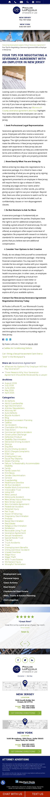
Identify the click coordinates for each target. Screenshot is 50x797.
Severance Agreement (37, 45)
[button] (21, 644)
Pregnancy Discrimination (16, 516)
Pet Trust (9, 511)
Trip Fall (8, 540)
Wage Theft (10, 557)
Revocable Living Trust (15, 531)
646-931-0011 (25, 27)
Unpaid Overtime (13, 552)
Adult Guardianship (14, 403)
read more (25, 628)
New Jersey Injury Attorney (17, 499)
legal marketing (19, 788)
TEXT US (37, 794)
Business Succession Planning (18, 420)
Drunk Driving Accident (16, 449)
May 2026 (9, 390)
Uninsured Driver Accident (17, 550)
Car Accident (11, 425)
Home (9, 2)
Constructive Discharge (15, 434)
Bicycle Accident (12, 415)
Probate (8, 519)
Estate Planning (12, 461)
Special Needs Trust (14, 538)
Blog (26, 45)
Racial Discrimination (14, 521)
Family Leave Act (12, 471)
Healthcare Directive (14, 483)
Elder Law (9, 454)
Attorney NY (10, 410)
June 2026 (10, 388)
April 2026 (9, 393)
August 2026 (11, 383)
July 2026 (9, 385)
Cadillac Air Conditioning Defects (18, 348)
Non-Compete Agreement (17, 504)
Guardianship (11, 480)
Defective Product (13, 437)
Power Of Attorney (13, 514)
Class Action (10, 430)
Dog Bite (9, 446)
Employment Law (13, 456)
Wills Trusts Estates (14, 559)
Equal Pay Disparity (14, 459)
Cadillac (8, 422)
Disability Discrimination (15, 439)
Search (27, 2)
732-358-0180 (28, 708)
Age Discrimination (13, 406)
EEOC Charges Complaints (17, 451)
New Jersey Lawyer (14, 502)
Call (15, 2)
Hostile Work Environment (17, 487)
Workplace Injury (13, 562)
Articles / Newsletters (14, 408)
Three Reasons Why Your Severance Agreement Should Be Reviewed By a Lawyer (26, 373)
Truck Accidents (12, 543)
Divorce (8, 444)
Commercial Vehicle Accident (18, 432)
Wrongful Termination (15, 564)
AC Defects (10, 401)
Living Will (9, 492)
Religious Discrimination (16, 526)
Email (21, 2)
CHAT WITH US (12, 794)
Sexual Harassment (14, 535)
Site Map (29, 676)
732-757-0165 (25, 20)
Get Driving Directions (23, 713)
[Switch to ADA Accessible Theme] (3, 782)
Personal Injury (12, 509)
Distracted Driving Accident (17, 442)
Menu (38, 2)
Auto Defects (11, 413)
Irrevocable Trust (13, 490)
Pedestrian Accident (14, 507)
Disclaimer (21, 676)
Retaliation (10, 528)
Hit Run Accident (13, 485)
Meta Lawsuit (11, 495)
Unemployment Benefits (16, 547)
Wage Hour (10, 555)
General (8, 478)
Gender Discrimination (15, 475)
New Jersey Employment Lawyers (13, 45)
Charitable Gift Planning (16, 427)
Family (8, 468)
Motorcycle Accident (14, 497)
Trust (7, 545)
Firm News (9, 473)
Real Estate (10, 523)
